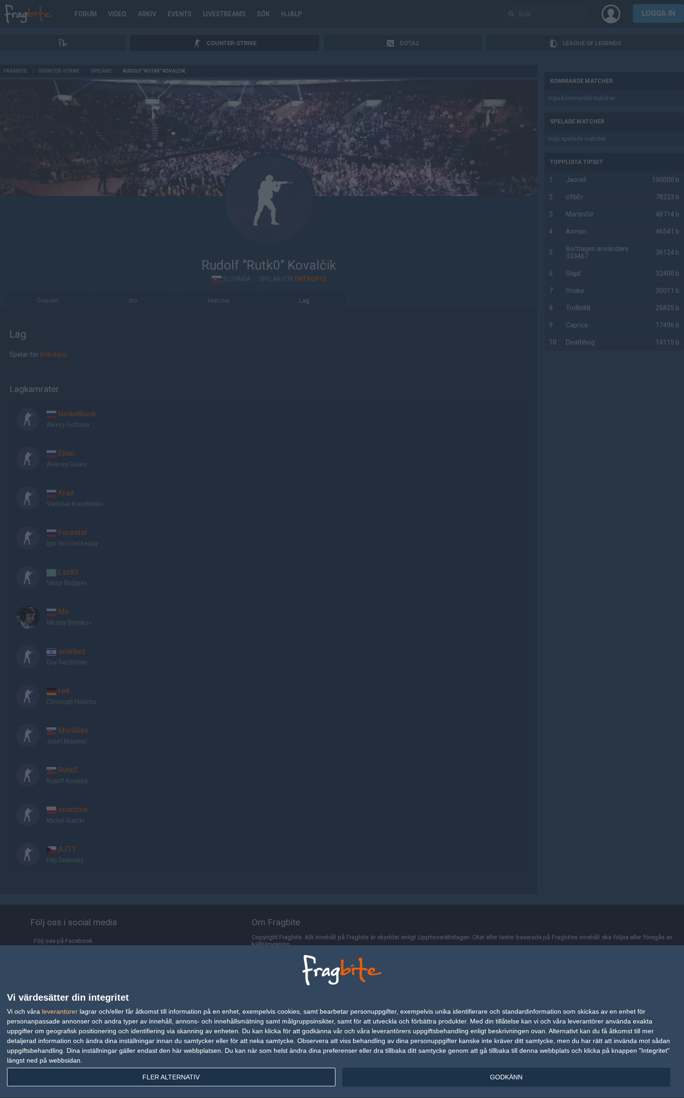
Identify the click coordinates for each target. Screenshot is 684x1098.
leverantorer (60, 1011)
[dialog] (342, 1022)
